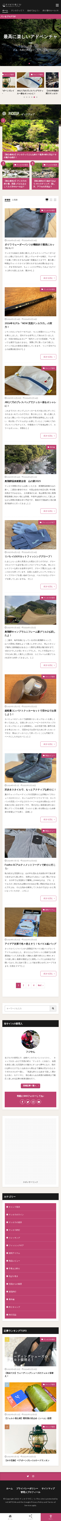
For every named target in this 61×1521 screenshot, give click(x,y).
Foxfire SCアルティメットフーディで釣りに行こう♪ (30, 866)
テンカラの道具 (22, 165)
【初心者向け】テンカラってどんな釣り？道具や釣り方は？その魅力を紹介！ (30, 155)
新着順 (7, 200)
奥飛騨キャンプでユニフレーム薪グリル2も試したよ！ (30, 633)
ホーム (5, 10)
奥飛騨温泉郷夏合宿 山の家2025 (23, 481)
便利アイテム (50, 910)
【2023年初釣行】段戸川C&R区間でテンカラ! (30, 92)
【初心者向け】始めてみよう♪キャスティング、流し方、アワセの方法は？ (44, 184)
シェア (30, 1519)
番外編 (52, 447)
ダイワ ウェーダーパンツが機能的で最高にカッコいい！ (29, 246)
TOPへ (51, 1519)
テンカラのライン (16, 1214)
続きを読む (48, 278)
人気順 (15, 200)
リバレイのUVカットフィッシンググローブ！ (29, 556)
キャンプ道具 (9, 74)
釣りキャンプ (14, 1307)
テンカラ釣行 (38, 74)
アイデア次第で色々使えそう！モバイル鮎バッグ (30, 943)
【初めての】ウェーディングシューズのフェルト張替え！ (29, 1374)
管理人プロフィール (30, 1492)
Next (40, 985)
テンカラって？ (17, 10)
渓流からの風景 (15, 1284)
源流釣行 (12, 1291)
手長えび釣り (14, 1268)
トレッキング (14, 1237)
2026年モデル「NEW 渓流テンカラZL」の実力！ (28, 325)
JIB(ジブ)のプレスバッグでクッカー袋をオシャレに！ (30, 404)
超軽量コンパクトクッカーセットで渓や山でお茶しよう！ (30, 712)
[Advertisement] (30, 1149)
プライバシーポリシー (27, 1488)
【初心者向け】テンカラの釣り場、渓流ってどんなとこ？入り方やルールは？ (15, 184)
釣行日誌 (12, 1315)
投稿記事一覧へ (29, 1085)
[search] (53, 1008)
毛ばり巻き (13, 1276)
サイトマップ (48, 1488)
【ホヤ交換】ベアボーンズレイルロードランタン (27, 1460)
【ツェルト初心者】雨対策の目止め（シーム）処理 (28, 1418)
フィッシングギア (48, 522)
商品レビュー (50, 755)
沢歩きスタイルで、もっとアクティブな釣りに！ (30, 789)
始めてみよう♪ (33, 10)
